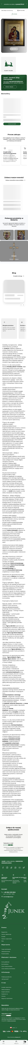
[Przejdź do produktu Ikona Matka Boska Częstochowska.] (12, 107)
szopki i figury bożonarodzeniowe (11, 356)
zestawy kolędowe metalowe (10, 700)
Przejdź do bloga (17, 276)
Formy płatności (5, 962)
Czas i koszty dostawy (6, 966)
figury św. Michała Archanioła (10, 607)
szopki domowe (13, 396)
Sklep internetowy (13, 1037)
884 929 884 (22, 10)
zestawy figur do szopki (14, 446)
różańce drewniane (13, 504)
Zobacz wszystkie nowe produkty (14, 180)
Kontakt (3, 936)
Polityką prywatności (11, 1020)
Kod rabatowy (4, 964)
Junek (9, 456)
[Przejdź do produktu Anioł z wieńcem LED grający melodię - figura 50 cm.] (12, 193)
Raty (2, 941)
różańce (10, 463)
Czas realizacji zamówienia (8, 968)
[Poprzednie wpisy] (20, 304)
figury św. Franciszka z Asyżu (10, 617)
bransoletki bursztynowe (13, 785)
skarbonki (11, 476)
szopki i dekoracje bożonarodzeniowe (11, 465)
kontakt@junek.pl (8, 896)
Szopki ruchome (5, 992)
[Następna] (26, 4)
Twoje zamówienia (6, 949)
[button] (13, 928)
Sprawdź (14, 49)
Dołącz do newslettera (10, 845)
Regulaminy (4, 932)
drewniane (11, 790)
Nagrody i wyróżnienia (6, 998)
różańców (11, 499)
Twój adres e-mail (8, 843)
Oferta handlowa (5, 989)
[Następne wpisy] (23, 304)
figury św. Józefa (7, 603)
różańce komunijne (17, 522)
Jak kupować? (5, 979)
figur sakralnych (10, 588)
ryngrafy (8, 295)
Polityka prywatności (6, 977)
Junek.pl (13, 379)
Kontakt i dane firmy (6, 987)
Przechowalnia (5, 953)
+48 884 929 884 (10, 892)
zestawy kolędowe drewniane (10, 688)
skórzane (19, 790)
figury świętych (18, 593)
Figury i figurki (8, 70)
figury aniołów (6, 614)
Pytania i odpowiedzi (6, 939)
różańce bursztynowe (16, 550)
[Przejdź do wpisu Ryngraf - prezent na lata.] (14, 286)
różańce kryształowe (18, 509)
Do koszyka (12, 209)
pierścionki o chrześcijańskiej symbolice (12, 800)
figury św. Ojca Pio (7, 610)
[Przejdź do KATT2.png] (8, 63)
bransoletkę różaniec (19, 539)
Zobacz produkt (12, 124)
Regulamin (17, 1018)
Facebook (4, 994)
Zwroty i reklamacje (6, 934)
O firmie (3, 996)
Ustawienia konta (5, 951)
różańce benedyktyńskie (9, 516)
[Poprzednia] (1, 4)
